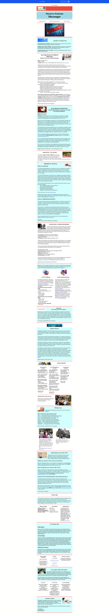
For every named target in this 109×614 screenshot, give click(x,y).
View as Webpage (54, 5)
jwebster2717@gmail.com (43, 259)
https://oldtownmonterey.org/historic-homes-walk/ (45, 448)
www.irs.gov (54, 579)
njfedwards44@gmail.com (43, 474)
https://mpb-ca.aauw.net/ (54, 560)
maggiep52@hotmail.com (43, 136)
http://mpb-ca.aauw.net (65, 520)
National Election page (59, 289)
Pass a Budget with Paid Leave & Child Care (49, 185)
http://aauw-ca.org (54, 565)
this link (65, 577)
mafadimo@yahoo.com (60, 259)
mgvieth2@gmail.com (65, 97)
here (63, 62)
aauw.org (57, 593)
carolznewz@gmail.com (56, 465)
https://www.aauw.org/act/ (51, 192)
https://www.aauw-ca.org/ (43, 285)
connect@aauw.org (62, 297)
